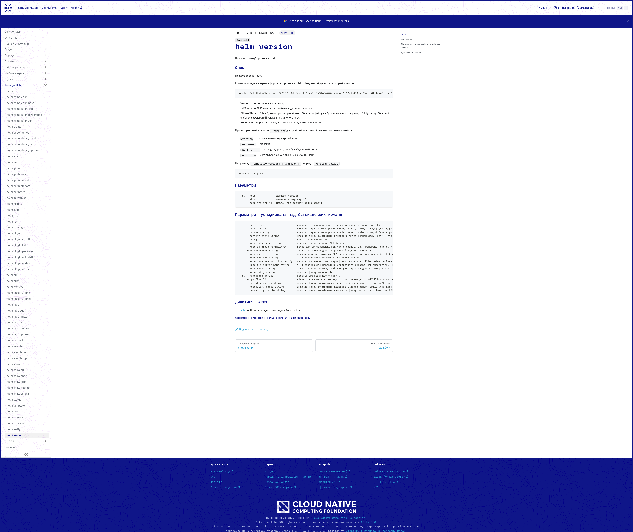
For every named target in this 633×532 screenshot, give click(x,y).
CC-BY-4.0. (369, 522)
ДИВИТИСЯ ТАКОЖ (411, 52)
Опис (403, 34)
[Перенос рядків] (383, 93)
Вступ (269, 471)
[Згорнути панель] (26, 454)
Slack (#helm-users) (389, 476)
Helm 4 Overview (325, 21)
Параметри (406, 39)
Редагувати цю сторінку (253, 329)
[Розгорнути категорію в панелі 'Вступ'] (45, 49)
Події (214, 482)
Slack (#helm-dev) (333, 471)
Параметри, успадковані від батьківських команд (421, 46)
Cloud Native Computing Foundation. (339, 518)
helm (243, 310)
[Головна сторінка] (238, 32)
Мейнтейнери (328, 482)
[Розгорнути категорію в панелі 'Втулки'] (45, 79)
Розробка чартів (277, 482)
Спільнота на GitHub (389, 471)
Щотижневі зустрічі (334, 487)
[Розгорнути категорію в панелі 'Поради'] (45, 55)
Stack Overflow (384, 482)
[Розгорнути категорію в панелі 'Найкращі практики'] (45, 67)
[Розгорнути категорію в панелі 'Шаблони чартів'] (45, 73)
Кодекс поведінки (223, 487)
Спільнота (49, 8)
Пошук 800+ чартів (279, 487)
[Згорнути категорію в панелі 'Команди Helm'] (45, 85)
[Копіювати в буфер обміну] (389, 93)
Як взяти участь (331, 476)
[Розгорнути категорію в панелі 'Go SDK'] (45, 441)
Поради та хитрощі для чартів (288, 476)
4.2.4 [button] (543, 8)
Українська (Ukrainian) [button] (576, 8)
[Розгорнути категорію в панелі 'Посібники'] (45, 61)
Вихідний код (220, 471)
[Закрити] (627, 21)
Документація (28, 8)
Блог (63, 8)
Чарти (75, 8)
